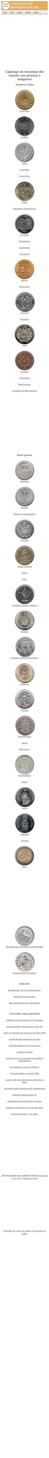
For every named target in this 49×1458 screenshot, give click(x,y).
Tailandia (24, 834)
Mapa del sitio (30, 1178)
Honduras (25, 254)
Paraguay (24, 319)
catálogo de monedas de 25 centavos (24, 1020)
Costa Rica (24, 176)
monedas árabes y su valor (24, 1114)
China (24, 573)
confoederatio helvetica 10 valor (24, 1039)
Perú (24, 345)
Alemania (24, 481)
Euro (24, 867)
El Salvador (24, 241)
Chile (24, 163)
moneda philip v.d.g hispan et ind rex (24, 1027)
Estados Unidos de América (24, 658)
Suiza (24, 808)
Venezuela (24, 378)
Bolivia (24, 137)
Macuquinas (24, 384)
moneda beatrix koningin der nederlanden (24, 1089)
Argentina (24, 111)
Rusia (24, 782)
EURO (12, 12)
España (28, 12)
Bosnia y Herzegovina (24, 514)
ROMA (5, 12)
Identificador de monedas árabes (24, 990)
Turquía (24, 841)
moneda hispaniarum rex (24, 1095)
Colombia (24, 170)
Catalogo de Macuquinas (24, 391)
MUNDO (19, 12)
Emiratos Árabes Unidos (24, 605)
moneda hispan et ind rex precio (25, 1046)
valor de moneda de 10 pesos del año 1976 (24, 1033)
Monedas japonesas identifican (24, 1003)
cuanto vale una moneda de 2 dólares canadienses (24, 1059)
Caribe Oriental (24, 566)
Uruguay (24, 372)
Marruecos (24, 749)
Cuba (24, 202)
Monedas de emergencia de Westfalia (24, 947)
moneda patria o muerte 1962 (24, 1073)
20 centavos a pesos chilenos (24, 1067)
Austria (24, 508)
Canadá (24, 540)
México (36, 12)
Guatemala (24, 248)
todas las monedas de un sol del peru (24, 1108)
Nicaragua (24, 287)
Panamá (25, 313)
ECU (24, 579)
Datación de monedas (24, 997)
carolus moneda (24, 1052)
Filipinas (24, 684)
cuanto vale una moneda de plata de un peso (24, 1081)
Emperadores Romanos (24, 973)
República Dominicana (24, 209)
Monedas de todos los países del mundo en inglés (24, 1232)
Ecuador (24, 235)
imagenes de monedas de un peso (24, 1101)
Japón (24, 743)
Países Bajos (24, 776)
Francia (24, 710)
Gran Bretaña (24, 737)
